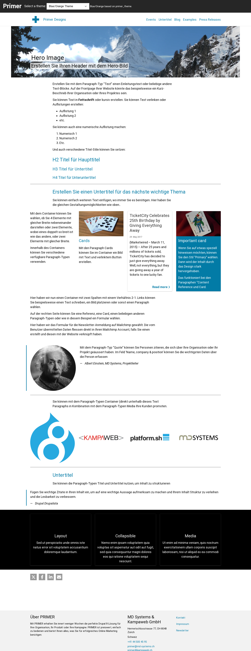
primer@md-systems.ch (141, 646)
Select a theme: (35, 6)
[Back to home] (35, 19)
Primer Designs (54, 19)
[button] (33, 577)
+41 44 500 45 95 (137, 641)
